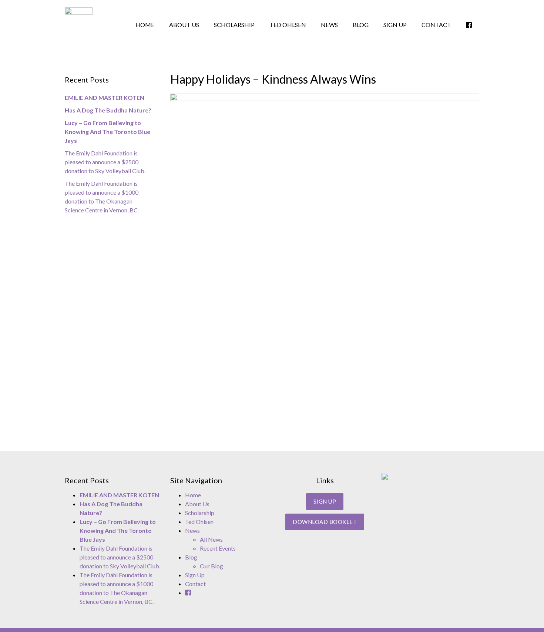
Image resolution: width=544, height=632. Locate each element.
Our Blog (211, 565)
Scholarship (234, 24)
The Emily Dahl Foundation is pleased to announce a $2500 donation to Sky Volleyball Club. (106, 161)
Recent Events (218, 548)
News (329, 24)
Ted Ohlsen (287, 24)
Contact (436, 24)
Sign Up (395, 24)
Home (144, 24)
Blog (361, 24)
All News (211, 539)
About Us (184, 24)
